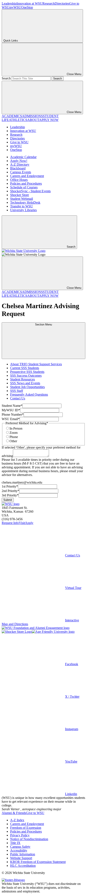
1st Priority (10, 486)
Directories (62, 3)
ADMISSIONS (32, 116)
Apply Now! (18, 161)
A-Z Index (17, 820)
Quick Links (10, 40)
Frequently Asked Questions (29, 394)
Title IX (15, 843)
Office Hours (19, 179)
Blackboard (18, 168)
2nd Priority (10, 491)
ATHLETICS (18, 120)
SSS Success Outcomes (26, 375)
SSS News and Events (25, 383)
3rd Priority (10, 495)
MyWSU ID (11, 410)
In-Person (16, 428)
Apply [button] (29, 523)
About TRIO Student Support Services (36, 364)
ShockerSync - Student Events (30, 191)
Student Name (12, 405)
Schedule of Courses (24, 187)
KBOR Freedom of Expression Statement (38, 862)
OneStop (27, 7)
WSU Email (11, 419)
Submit (7, 499)
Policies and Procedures (26, 183)
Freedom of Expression (25, 827)
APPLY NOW (48, 120)
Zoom (14, 432)
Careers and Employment (27, 176)
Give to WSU (19, 142)
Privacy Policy (20, 835)
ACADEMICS (12, 116)
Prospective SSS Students (27, 372)
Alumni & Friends (14, 813)
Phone (14, 437)
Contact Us (17, 398)
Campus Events (20, 172)
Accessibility (18, 850)
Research (48, 3)
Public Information (22, 854)
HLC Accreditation (23, 865)
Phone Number (13, 414)
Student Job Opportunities (27, 387)
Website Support (21, 858)
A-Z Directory (19, 164)
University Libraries (23, 210)
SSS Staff (16, 390)
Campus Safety (20, 846)
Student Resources (22, 379)
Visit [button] (22, 523)
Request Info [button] (10, 523)
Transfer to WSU (21, 206)
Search (6, 78)
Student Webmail (21, 198)
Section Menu (43, 324)
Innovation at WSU (29, 3)
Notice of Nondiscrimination (29, 839)
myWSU (15, 7)
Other (13, 441)
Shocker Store (19, 195)
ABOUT (33, 120)
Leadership (9, 3)
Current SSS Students (24, 368)
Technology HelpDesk (25, 202)
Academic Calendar (23, 157)
